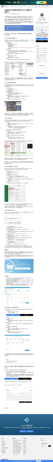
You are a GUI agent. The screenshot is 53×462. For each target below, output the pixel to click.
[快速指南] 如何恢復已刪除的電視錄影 (41, 55)
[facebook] (2, 460)
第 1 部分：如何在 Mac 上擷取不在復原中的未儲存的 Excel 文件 (14, 26)
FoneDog (5, 6)
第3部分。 (7, 28)
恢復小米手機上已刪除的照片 (17, 450)
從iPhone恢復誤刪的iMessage (17, 449)
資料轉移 (3, 445)
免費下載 (19, 268)
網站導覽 (24, 450)
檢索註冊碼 (25, 451)
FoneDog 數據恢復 (28, 251)
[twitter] (5, 460)
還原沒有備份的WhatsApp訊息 (17, 445)
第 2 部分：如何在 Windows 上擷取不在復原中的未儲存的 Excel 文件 (15, 27)
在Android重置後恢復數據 (16, 446)
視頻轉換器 (3, 450)
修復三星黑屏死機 (15, 441)
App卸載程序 (3, 451)
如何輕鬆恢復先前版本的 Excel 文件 (10, 362)
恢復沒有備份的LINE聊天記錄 (17, 440)
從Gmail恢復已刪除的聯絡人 (17, 444)
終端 (28, 121)
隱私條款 (24, 445)
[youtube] (7, 460)
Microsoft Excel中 (28, 84)
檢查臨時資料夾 (27, 40)
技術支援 (47, 6)
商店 (39, 6)
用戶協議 (24, 446)
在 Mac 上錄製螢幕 (16, 454)
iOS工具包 (3, 440)
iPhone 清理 (3, 449)
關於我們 (24, 440)
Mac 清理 (3, 446)
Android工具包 (4, 441)
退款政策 (24, 444)
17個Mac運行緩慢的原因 (16, 451)
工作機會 (24, 454)
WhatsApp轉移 (4, 444)
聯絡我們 (24, 441)
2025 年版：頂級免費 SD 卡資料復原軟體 (42, 54)
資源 (43, 6)
